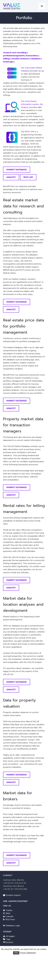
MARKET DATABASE (16, 169)
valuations (35, 58)
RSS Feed (10, 919)
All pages (10, 936)
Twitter (9, 910)
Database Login (12, 925)
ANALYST (11, 177)
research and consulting (14, 52)
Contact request (13, 895)
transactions (32, 55)
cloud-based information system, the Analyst (32, 104)
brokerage (8, 61)
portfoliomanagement (13, 55)
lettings (6, 58)
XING (7, 913)
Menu (42, 6)
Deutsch (9, 942)
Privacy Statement (28, 952)
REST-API (29, 131)
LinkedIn (9, 916)
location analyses (20, 58)
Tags (8, 939)
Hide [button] (16, 953)
